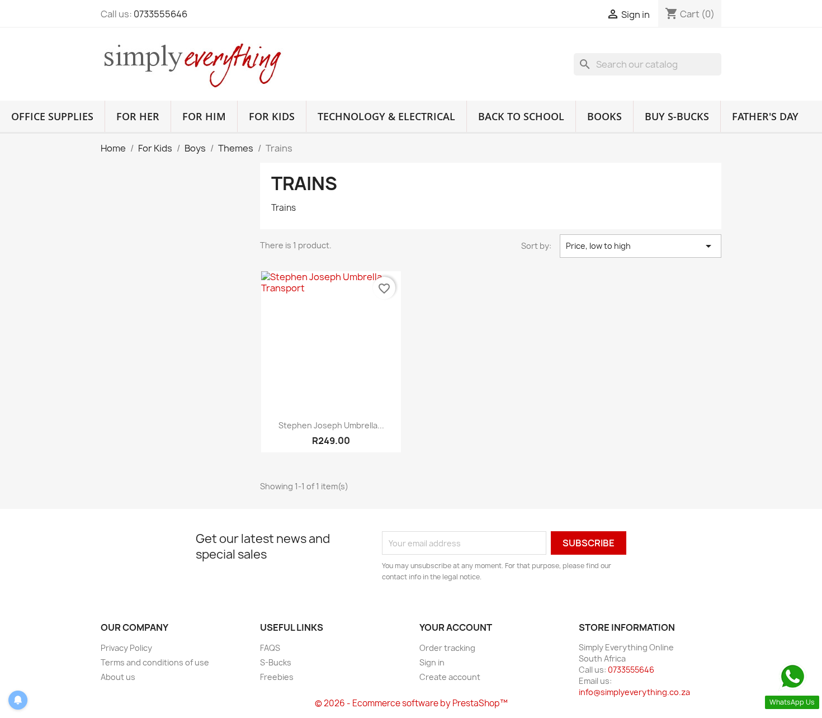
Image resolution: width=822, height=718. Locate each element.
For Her (137, 116)
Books (604, 116)
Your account (455, 627)
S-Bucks (275, 662)
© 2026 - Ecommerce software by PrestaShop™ (411, 703)
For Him (204, 116)
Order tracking (447, 648)
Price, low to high (640, 246)
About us (118, 677)
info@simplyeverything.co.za (634, 692)
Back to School (521, 116)
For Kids (272, 116)
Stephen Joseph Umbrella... (331, 425)
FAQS (270, 648)
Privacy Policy (126, 648)
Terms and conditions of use (155, 662)
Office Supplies (52, 116)
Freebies (277, 677)
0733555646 (160, 14)
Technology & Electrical (386, 116)
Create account (449, 677)
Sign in (432, 662)
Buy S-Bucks (677, 116)
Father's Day (765, 116)
